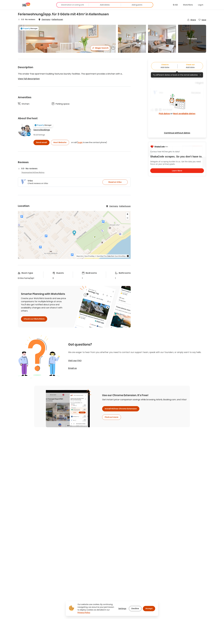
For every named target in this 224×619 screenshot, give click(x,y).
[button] (175, 4)
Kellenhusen (57, 19)
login (80, 142)
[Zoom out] (127, 218)
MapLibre (79, 256)
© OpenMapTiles (101, 256)
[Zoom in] (127, 214)
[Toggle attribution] (127, 256)
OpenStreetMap (120, 256)
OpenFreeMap (89, 256)
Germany (46, 19)
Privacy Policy (84, 612)
